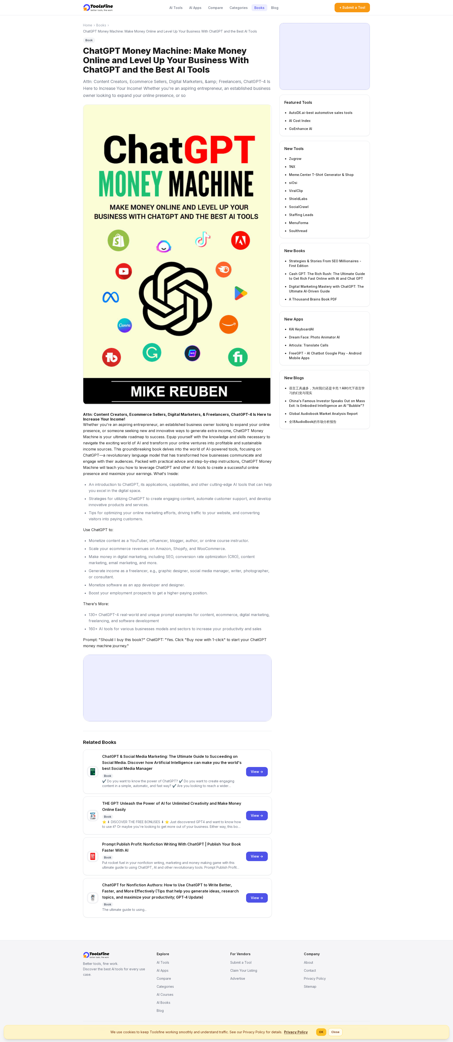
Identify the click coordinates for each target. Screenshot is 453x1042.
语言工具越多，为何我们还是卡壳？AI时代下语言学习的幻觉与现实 (327, 390)
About (308, 962)
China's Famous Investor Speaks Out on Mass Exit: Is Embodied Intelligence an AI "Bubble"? (327, 403)
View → (257, 772)
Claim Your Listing (243, 970)
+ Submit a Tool (352, 7)
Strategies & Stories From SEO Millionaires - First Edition (325, 263)
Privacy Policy (315, 978)
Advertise (237, 978)
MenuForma (298, 223)
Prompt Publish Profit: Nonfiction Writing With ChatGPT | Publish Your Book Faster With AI (171, 847)
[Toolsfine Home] (98, 7)
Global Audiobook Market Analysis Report (323, 414)
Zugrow (295, 159)
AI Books (163, 1002)
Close (335, 1032)
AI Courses (165, 994)
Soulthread (298, 231)
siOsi (293, 183)
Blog (274, 8)
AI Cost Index (299, 121)
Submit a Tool (241, 962)
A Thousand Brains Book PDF (313, 299)
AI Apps (195, 8)
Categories (239, 8)
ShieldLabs (298, 199)
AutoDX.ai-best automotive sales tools (320, 113)
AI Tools (176, 8)
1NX (292, 167)
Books (259, 8)
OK (321, 1032)
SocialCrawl (299, 207)
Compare (215, 8)
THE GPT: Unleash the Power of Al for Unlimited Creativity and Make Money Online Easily (171, 806)
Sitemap (310, 986)
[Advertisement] (177, 688)
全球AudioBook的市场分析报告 (312, 422)
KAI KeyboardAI (301, 329)
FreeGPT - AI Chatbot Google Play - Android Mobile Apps (325, 355)
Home (87, 25)
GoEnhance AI (300, 129)
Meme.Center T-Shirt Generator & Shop (321, 175)
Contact (310, 970)
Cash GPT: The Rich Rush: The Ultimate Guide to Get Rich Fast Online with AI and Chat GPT (327, 276)
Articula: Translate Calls (308, 345)
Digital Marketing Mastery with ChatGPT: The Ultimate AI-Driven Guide (326, 288)
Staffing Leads (301, 215)
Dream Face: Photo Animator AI (314, 337)
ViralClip (296, 191)
